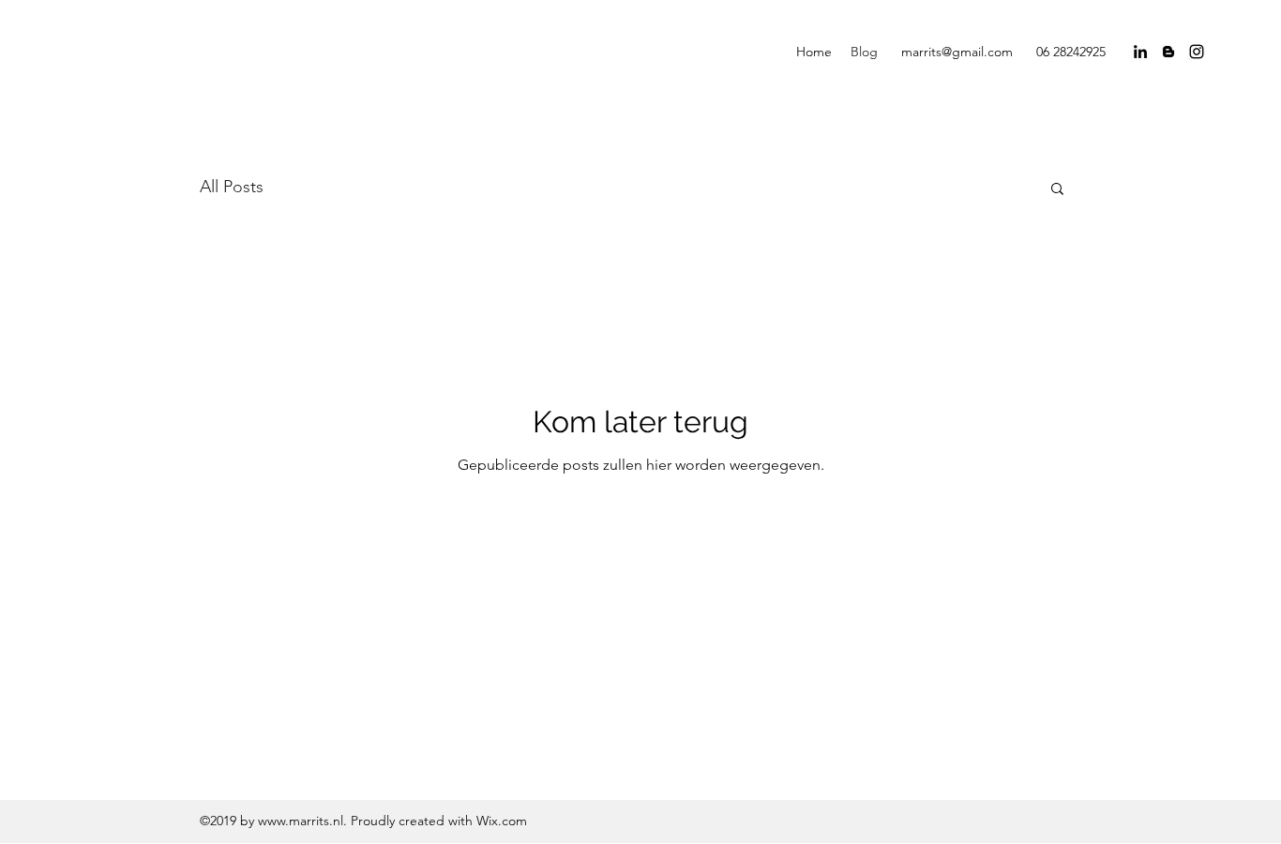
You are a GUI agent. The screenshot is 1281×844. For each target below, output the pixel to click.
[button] (1057, 190)
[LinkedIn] (1140, 51)
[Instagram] (1196, 51)
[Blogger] (1168, 51)
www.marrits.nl (300, 820)
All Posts (232, 186)
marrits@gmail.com (957, 51)
